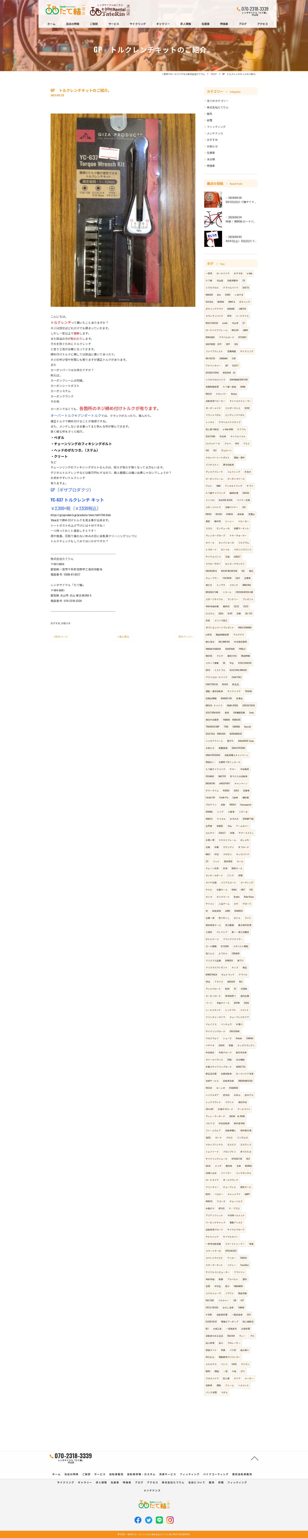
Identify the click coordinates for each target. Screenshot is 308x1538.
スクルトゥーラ (213, 1293)
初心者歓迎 (248, 1321)
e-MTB (209, 634)
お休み (237, 1094)
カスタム (210, 613)
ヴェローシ (226, 450)
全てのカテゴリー (218, 101)
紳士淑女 (210, 641)
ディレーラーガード (215, 1116)
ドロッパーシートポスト (218, 457)
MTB (229, 315)
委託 (251, 570)
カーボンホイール (236, 478)
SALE (238, 577)
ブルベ (227, 443)
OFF (242, 1300)
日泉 (208, 620)
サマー (233, 769)
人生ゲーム (224, 903)
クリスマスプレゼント (216, 967)
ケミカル (221, 818)
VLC (215, 450)
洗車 (239, 1165)
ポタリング (244, 301)
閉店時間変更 (222, 634)
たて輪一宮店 (229, 386)
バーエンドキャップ (215, 1222)
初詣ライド (211, 1349)
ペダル (224, 1392)
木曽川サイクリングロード (219, 1066)
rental (224, 322)
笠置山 (251, 514)
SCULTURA (210, 436)
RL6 (241, 981)
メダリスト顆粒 (240, 946)
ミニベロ (210, 500)
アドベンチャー (213, 365)
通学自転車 (228, 464)
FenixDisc (244, 1264)
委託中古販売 (212, 719)
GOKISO (229, 514)
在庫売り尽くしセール (229, 761)
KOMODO (229, 960)
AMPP (247, 1194)
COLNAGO (210, 776)
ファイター (226, 1172)
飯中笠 (217, 521)
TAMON (241, 1307)
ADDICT (237, 556)
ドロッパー (221, 393)
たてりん (241, 429)
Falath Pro (223, 797)
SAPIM (237, 1002)
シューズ (227, 1038)
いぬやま (239, 294)
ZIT (207, 861)
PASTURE (210, 1300)
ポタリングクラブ (214, 308)
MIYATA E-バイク (214, 705)
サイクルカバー (230, 1236)
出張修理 (245, 1328)
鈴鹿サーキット (241, 528)
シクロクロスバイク (215, 379)
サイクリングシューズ (216, 1158)
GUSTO (246, 287)
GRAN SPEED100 (213, 755)
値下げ (240, 960)
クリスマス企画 (213, 960)
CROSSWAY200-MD (244, 592)
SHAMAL (209, 811)
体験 (232, 832)
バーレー (229, 521)
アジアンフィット (214, 1215)
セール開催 (211, 946)
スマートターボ (213, 1250)
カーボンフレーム (214, 478)
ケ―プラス (234, 1208)
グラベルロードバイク (216, 677)
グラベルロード (226, 337)
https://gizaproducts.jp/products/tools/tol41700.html (81, 515)
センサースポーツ (214, 875)
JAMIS (245, 330)
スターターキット (214, 1264)
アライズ (218, 981)
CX (244, 280)
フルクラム (243, 542)
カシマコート (223, 896)
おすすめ (55, 623)
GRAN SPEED (232, 705)
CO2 (249, 1314)
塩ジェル (210, 953)
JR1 (226, 365)
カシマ (209, 896)
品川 (221, 1342)
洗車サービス (212, 1080)
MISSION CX (229, 372)
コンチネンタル (243, 1172)
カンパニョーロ (226, 542)
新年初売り (230, 995)
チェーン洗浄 (212, 868)
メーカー (249, 1378)
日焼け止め (211, 1172)
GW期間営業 (239, 712)
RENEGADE (210, 337)
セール (240, 861)
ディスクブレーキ (214, 471)
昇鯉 (231, 1045)
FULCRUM (227, 577)
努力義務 (229, 925)
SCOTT (235, 365)
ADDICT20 (241, 1066)
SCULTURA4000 (213, 712)
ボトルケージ (212, 939)
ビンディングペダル (235, 414)
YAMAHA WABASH (213, 648)
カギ (236, 903)
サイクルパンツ (213, 556)
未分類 (211, 159)
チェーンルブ (236, 1201)
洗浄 (225, 868)
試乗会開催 (211, 698)
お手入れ (234, 818)
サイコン (210, 903)
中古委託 (210, 1052)
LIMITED (242, 308)
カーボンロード (213, 995)
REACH (225, 684)
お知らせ (66, 623)
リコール (227, 592)
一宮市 (209, 273)
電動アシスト (236, 1222)
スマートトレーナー (235, 1243)
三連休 (209, 931)
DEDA (221, 613)
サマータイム (212, 790)
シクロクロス (212, 287)
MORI (208, 1371)
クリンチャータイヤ (215, 1017)
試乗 (239, 613)
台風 (208, 847)
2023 (245, 606)
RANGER (209, 294)
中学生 (217, 1286)
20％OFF (210, 1109)
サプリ (250, 485)
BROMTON (210, 783)
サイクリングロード (215, 1031)
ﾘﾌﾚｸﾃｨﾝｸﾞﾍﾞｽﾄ (213, 443)
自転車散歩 (232, 280)
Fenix (251, 712)
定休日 (226, 1094)
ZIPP (228, 344)
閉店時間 (245, 655)
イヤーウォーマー (238, 535)
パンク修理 (211, 1392)
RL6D (227, 988)
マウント (229, 1102)
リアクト (229, 1293)
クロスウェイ (212, 1038)
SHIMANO (223, 358)
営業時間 (231, 351)
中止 (232, 662)
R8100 (208, 514)
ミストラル (219, 669)
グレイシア (222, 931)
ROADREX (239, 910)
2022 (236, 606)
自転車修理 (222, 1314)
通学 (245, 1279)
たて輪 (209, 280)
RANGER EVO (226, 698)
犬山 (229, 825)
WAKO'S (209, 1201)
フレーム (229, 1385)
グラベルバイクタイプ (229, 422)
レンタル (210, 422)
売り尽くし (224, 917)
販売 (209, 114)
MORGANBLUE (236, 733)
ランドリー (232, 599)
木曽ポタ (210, 1208)
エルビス (231, 1144)
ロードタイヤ (212, 1179)
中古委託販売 (240, 641)
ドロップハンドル (214, 1144)
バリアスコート (228, 882)
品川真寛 (210, 1342)
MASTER (222, 776)
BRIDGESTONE (212, 592)
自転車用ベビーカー (215, 400)
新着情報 (223, 747)
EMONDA (236, 726)
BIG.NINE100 (224, 641)
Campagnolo (245, 804)
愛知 (227, 712)
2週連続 (236, 953)
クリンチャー (212, 1186)
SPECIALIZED (231, 1250)
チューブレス (229, 1186)
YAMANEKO (238, 1286)
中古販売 (244, 769)
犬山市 (235, 322)
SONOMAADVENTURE (239, 379)
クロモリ (227, 854)
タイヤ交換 (211, 882)
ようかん (223, 953)
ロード (218, 1137)
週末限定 (228, 861)
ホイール (210, 542)
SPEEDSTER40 (212, 372)
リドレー (231, 1264)
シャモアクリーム (214, 740)
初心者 (226, 1378)
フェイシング (233, 471)
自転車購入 (230, 1130)
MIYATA (232, 301)
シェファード (212, 1151)
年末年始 (210, 1279)
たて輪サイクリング (215, 492)
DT (235, 988)
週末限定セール (213, 925)
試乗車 (246, 790)
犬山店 (220, 280)
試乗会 (239, 698)
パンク (230, 875)
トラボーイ (211, 549)
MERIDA (220, 301)
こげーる (243, 811)
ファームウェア (213, 1130)
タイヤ (237, 1378)
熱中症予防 (239, 1123)
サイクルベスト (238, 436)
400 (237, 443)
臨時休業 (234, 492)
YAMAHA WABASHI (231, 719)
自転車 (209, 1385)
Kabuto (239, 1038)
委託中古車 (241, 1052)
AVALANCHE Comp (246, 740)
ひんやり (210, 832)
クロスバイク (212, 1378)
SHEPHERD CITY (214, 344)
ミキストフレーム (227, 839)
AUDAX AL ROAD (237, 1116)
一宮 (225, 1371)
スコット (244, 1009)
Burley (234, 393)
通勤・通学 (239, 457)
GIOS (208, 669)
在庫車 (211, 152)
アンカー (231, 1257)
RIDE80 (226, 790)
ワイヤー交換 (243, 500)
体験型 (220, 825)
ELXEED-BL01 (211, 1321)
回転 (229, 1059)
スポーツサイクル (214, 599)
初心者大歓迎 (212, 429)
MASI (208, 854)
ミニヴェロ (242, 1137)
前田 (223, 804)
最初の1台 (232, 655)
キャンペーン (241, 783)
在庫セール (222, 889)
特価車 (211, 165)
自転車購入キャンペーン (236, 755)
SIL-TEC (248, 613)
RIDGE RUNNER (244, 627)
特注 (208, 981)
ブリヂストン (212, 464)
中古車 (223, 436)
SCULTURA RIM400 (238, 669)
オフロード (243, 847)
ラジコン (245, 1364)
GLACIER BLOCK (226, 500)
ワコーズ (221, 1201)
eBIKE (227, 910)
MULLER (235, 330)
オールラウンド (230, 1179)
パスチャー (223, 1300)
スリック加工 (220, 620)
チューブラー (212, 577)
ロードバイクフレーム (216, 330)
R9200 (219, 514)
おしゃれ (244, 839)
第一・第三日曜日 (240, 931)
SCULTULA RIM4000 (215, 733)
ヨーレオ (220, 1087)
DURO (227, 294)
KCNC (247, 408)
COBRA (244, 988)
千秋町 (209, 1314)
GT (244, 322)
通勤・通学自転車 (214, 691)
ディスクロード (213, 988)
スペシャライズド (214, 1257)
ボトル (237, 917)
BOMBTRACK (211, 974)
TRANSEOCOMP (212, 726)
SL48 (230, 613)
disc (219, 294)
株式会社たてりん (218, 107)
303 (236, 344)
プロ (252, 1335)
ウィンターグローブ (215, 535)
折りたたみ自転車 (239, 776)
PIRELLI (242, 648)
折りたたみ (245, 1151)
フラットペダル (213, 414)
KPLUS (222, 1208)
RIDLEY (209, 393)
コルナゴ (210, 1123)
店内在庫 (244, 995)
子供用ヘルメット (236, 1215)
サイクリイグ (233, 691)
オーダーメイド (213, 408)
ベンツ (224, 1364)
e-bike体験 (228, 429)
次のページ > (185, 636)
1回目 (246, 1002)
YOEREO (243, 1257)
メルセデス (211, 1364)
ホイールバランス (214, 1059)
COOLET (222, 832)
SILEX (208, 1165)
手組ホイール (223, 1002)
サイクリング (246, 351)
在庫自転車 (226, 1073)
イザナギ (210, 1045)
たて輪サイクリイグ (215, 769)
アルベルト (232, 1279)
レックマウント (213, 1102)
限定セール (237, 868)
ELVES (236, 790)
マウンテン (228, 847)
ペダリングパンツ (242, 549)
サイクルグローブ (236, 1229)
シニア (220, 811)
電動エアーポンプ (229, 1321)
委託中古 (242, 1102)
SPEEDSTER (237, 1158)
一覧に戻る (123, 636)
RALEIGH (231, 1335)
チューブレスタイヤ (239, 1017)
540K (234, 1364)
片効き (248, 471)
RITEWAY (242, 337)
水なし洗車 (228, 1307)
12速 (227, 556)
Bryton (237, 896)
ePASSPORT (224, 783)
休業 (216, 847)
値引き (209, 584)
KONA (234, 889)
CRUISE (246, 492)
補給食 (245, 797)
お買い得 (210, 839)
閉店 (217, 1371)
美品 (245, 967)
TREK (226, 726)
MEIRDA (248, 1165)
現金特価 (242, 1293)
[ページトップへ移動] (254, 1458)
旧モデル (249, 1094)
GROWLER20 (211, 570)
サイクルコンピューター (218, 1272)
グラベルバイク (230, 287)
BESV (208, 1194)
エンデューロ (223, 528)
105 (243, 570)
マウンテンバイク (214, 315)
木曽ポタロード (225, 1109)
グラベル (243, 974)
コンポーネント (232, 408)
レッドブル (230, 1009)
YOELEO (209, 1087)
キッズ (235, 967)
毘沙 (227, 1286)
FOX (251, 889)
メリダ (218, 1165)
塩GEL (208, 1137)
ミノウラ (221, 584)
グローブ (247, 903)
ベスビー (219, 1194)
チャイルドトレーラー (240, 400)
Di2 (244, 507)
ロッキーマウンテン (235, 563)
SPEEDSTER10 (248, 705)
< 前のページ (60, 636)
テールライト (243, 1109)
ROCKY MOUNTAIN (229, 570)
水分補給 (240, 1059)
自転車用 (216, 910)
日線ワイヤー (231, 507)
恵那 (208, 521)
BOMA (243, 386)
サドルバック (212, 1236)
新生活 (235, 684)
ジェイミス (211, 1024)
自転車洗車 (228, 1080)
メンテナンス (215, 133)
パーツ (209, 1002)
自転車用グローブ (214, 1229)
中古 (216, 854)
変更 (208, 1286)
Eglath (235, 797)
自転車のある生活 (214, 1335)
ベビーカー (243, 521)
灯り (243, 1371)
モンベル (225, 549)
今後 (234, 1371)
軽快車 (229, 1165)
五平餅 (209, 825)
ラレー (242, 1335)
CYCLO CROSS (212, 1307)
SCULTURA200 (244, 662)
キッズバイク (242, 854)
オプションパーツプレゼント (220, 627)
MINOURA (247, 584)
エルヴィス (245, 1144)
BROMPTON (248, 818)
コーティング (246, 882)
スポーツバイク (213, 507)
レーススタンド (213, 1009)
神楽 (251, 1243)
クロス (229, 1137)
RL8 (248, 1158)
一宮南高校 (231, 1328)
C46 (234, 358)
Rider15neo (249, 896)
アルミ (246, 443)
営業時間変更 (212, 386)
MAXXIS (209, 655)
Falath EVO (210, 797)
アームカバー (242, 825)
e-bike (249, 273)
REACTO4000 (212, 322)
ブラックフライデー (233, 939)
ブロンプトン (229, 1151)
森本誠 (240, 514)
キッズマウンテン (246, 1045)
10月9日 (209, 301)
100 (207, 450)
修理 (209, 120)
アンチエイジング (233, 485)
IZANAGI (249, 1038)
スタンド (234, 584)
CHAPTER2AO (212, 684)
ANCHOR (231, 981)
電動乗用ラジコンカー (229, 1356)
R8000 (233, 804)
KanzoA (247, 726)
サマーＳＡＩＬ (246, 832)
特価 (223, 1349)
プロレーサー (233, 1342)
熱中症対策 (245, 1130)
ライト (248, 917)
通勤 (219, 1385)
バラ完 (233, 1349)
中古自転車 (224, 1123)
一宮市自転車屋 (213, 1243)
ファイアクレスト (214, 351)
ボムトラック (227, 974)
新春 (221, 1279)
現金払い (210, 761)
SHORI (221, 1045)
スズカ (209, 528)
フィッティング (216, 126)
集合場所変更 (244, 925)
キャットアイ (234, 1194)
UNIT (243, 889)
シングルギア (212, 1094)
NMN (219, 485)
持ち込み (210, 1356)
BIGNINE (231, 308)
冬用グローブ (225, 1052)
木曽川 (239, 1024)
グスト (209, 485)
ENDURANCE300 (245, 1080)
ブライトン (239, 1272)
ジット (216, 861)
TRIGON (248, 691)
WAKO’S (209, 818)
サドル (209, 889)
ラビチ (220, 655)
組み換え (244, 1349)
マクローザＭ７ (213, 563)
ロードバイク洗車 (244, 1073)
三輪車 (231, 811)
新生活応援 (211, 1073)
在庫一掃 (210, 917)
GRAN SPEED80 (238, 747)
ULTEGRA (225, 946)
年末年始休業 (212, 606)
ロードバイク (223, 273)
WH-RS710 (210, 358)
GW (234, 1300)
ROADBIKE (233, 1087)
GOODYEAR (230, 648)
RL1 (207, 1328)
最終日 (226, 606)
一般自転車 (237, 1314)
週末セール (245, 1186)
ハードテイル (242, 315)
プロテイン (211, 804)
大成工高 (217, 1328)
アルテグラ (238, 634)
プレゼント (248, 599)
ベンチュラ (226, 1024)
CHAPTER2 (237, 677)
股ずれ (230, 740)
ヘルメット (243, 1385)
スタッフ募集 (212, 662)
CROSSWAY (235, 1031)
